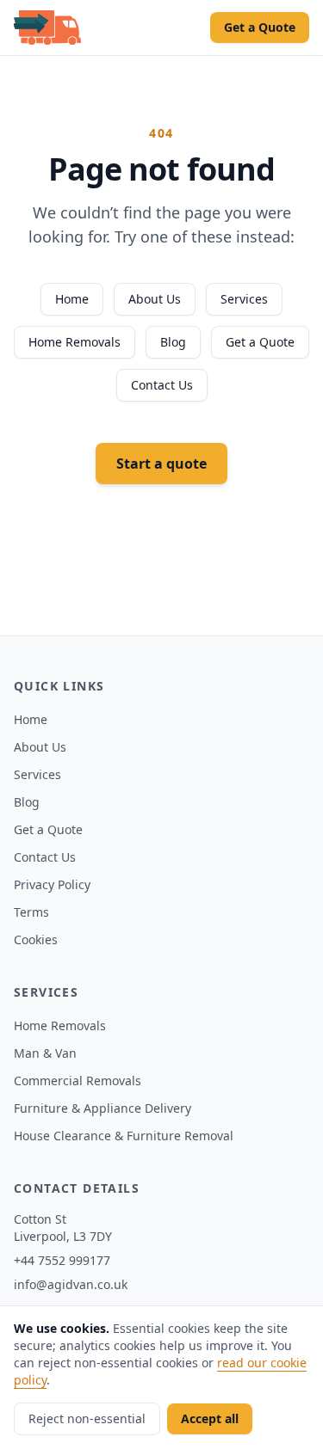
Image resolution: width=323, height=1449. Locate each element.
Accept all (210, 1418)
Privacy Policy (52, 884)
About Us (154, 299)
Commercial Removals (77, 1080)
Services (244, 299)
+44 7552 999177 (62, 1260)
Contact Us (162, 385)
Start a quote (161, 463)
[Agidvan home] (47, 27)
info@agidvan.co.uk (70, 1284)
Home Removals (74, 342)
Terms (31, 912)
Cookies (36, 939)
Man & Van (45, 1053)
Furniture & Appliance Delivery (102, 1108)
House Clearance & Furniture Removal (123, 1135)
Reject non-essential (87, 1418)
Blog (173, 342)
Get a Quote (259, 27)
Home (72, 299)
